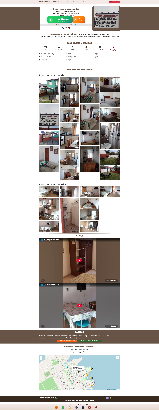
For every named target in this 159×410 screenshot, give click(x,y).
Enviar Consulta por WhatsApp (90, 340)
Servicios (67, 2)
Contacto (85, 2)
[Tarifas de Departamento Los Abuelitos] (89, 408)
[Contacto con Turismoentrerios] (110, 398)
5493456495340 (67, 15)
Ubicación (79, 2)
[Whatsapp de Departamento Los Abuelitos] (63, 408)
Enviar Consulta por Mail (68, 340)
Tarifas (74, 2)
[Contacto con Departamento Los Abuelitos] (66, 28)
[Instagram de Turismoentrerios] (107, 398)
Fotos (71, 2)
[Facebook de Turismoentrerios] (108, 398)
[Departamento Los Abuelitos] (49, 90)
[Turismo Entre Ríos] (49, 398)
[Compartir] (69, 28)
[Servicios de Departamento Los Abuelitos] (82, 408)
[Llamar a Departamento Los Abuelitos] (63, 28)
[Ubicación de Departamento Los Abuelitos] (96, 408)
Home (62, 2)
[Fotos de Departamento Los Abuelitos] (76, 408)
